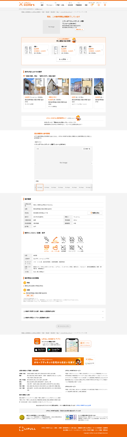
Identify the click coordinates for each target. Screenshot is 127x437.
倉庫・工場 (27, 402)
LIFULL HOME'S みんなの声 (83, 405)
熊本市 (49, 388)
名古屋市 (32, 381)
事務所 (56, 400)
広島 (41, 386)
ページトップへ (64, 326)
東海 (20, 381)
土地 (31, 400)
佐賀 (40, 388)
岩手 (39, 373)
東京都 (47, 12)
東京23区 (32, 375)
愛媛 (56, 386)
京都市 (44, 384)
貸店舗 (44, 400)
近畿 (20, 384)
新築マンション (45, 397)
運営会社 (105, 430)
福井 (41, 379)
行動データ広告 (77, 381)
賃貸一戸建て (38, 397)
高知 (59, 386)
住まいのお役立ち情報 (76, 379)
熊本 (46, 388)
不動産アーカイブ (78, 377)
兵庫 (48, 384)
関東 (20, 375)
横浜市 (40, 375)
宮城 (42, 373)
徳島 (50, 386)
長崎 (43, 388)
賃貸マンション (25, 397)
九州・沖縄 (21, 388)
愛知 (28, 381)
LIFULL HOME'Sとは (46, 428)
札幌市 (32, 373)
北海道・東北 (22, 373)
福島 (54, 373)
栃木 (38, 377)
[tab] (39, 187)
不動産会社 (97, 377)
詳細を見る (78, 29)
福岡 (28, 388)
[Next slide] (92, 163)
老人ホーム (78, 389)
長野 (46, 379)
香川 (53, 386)
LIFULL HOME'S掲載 (88, 430)
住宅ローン (94, 375)
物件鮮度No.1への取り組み (70, 428)
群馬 (41, 377)
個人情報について (67, 430)
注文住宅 (70, 5)
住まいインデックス (102, 375)
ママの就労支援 (90, 389)
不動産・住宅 (68, 373)
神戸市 (51, 384)
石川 (38, 379)
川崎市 (44, 375)
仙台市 (44, 373)
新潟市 (31, 379)
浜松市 (46, 381)
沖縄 (28, 390)
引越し (73, 389)
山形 (51, 373)
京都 (41, 384)
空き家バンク (86, 377)
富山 (35, 379)
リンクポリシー (77, 430)
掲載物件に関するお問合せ (84, 428)
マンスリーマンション (47, 402)
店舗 (48, 400)
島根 (31, 386)
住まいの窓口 (88, 375)
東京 (28, 375)
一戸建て (80, 373)
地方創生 (84, 389)
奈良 (55, 384)
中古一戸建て (26, 400)
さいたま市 (57, 375)
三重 (50, 381)
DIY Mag (97, 379)
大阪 (28, 384)
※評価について (38, 9)
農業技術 (84, 391)
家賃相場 (92, 377)
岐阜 (36, 381)
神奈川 (36, 375)
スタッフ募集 (98, 430)
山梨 (44, 379)
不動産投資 (74, 375)
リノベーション (91, 373)
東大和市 (53, 12)
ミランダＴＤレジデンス (66, 12)
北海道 (28, 373)
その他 (39, 402)
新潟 (28, 379)
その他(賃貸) (34, 402)
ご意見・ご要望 (58, 428)
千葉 (28, 377)
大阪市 (34, 384)
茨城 (35, 377)
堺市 (31, 384)
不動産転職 (70, 381)
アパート (32, 397)
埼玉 (53, 375)
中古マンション (53, 397)
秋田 (49, 373)
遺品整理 (70, 391)
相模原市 (49, 375)
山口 (48, 386)
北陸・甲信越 (22, 379)
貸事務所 (52, 400)
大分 (53, 388)
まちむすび (103, 377)
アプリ (101, 379)
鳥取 (28, 386)
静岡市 (42, 381)
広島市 (43, 386)
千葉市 (31, 377)
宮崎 (56, 388)
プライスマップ (69, 377)
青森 (36, 373)
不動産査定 (79, 5)
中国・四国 (21, 386)
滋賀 (38, 384)
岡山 (34, 386)
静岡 (39, 381)
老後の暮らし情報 (77, 391)
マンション (74, 373)
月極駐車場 (39, 400)
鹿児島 (59, 388)
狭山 (58, 12)
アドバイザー (81, 375)
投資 (86, 5)
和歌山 (58, 384)
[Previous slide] (35, 163)
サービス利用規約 (97, 428)
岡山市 (37, 386)
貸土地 (34, 400)
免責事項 (105, 428)
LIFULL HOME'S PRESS (88, 379)
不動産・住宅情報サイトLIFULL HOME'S (30, 12)
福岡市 (31, 388)
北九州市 (36, 388)
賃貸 (42, 5)
